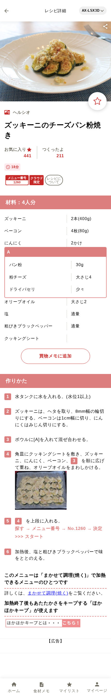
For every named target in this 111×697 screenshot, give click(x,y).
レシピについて (54, 180)
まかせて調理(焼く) (48, 593)
